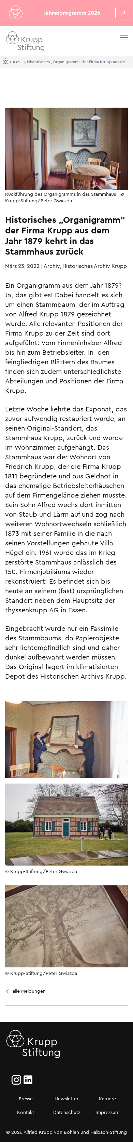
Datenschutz (66, 1112)
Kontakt (25, 1112)
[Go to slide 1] (59, 773)
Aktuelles (18, 62)
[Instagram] (16, 1079)
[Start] (6, 61)
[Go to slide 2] (64, 773)
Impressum (107, 1112)
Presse (26, 1098)
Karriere (107, 1098)
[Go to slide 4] (73, 773)
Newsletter (66, 1098)
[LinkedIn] (28, 1079)
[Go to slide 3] (69, 773)
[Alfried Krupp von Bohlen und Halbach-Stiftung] (44, 42)
